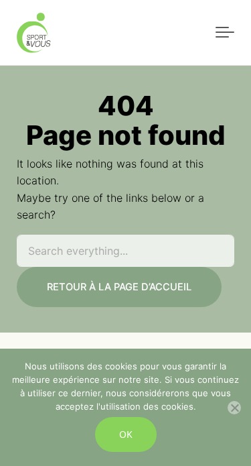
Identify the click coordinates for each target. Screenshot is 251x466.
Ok (126, 434)
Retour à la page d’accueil (119, 287)
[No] (234, 407)
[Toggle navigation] (225, 32)
